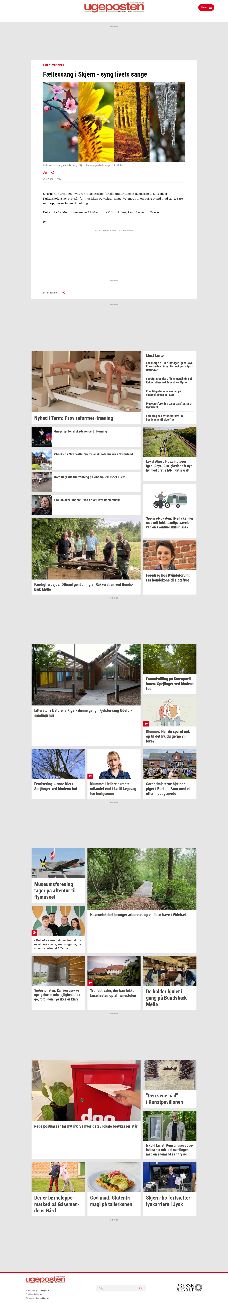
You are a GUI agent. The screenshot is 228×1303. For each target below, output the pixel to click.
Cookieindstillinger (34, 1294)
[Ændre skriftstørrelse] (45, 173)
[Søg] (141, 1288)
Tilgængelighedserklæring (37, 1298)
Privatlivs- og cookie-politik (38, 1290)
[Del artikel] (52, 173)
